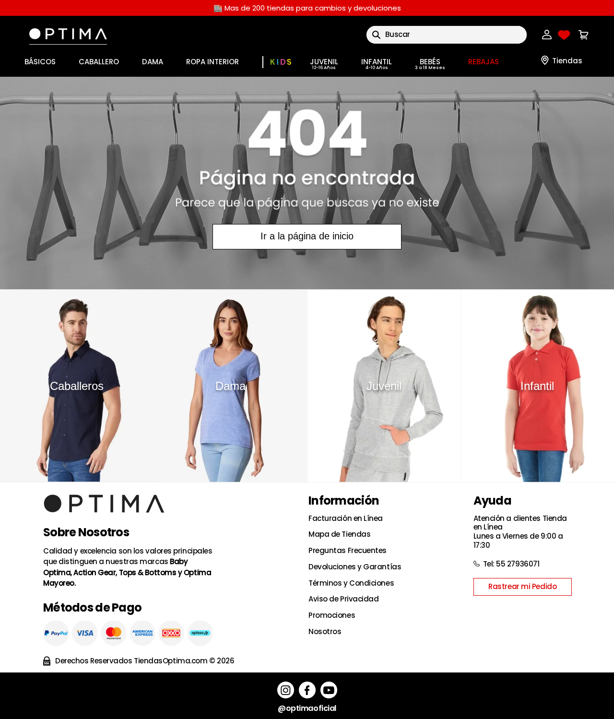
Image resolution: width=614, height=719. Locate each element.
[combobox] (446, 35)
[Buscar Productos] (376, 35)
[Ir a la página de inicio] (307, 183)
